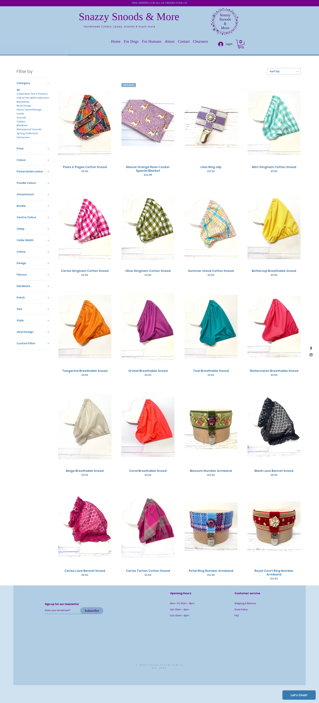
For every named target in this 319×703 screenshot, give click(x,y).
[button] (131, 41)
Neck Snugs (24, 105)
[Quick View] (84, 123)
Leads (20, 113)
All (18, 90)
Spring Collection (27, 133)
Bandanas (23, 101)
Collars (21, 121)
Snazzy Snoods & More (129, 16)
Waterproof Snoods (29, 129)
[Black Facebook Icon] (311, 348)
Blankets (22, 125)
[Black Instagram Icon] (311, 355)
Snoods (21, 117)
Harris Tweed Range (29, 109)
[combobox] (284, 71)
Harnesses (23, 137)
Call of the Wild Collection (33, 97)
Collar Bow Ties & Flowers (32, 93)
